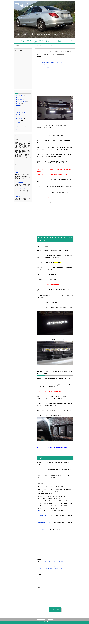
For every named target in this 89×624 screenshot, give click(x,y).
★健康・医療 (29, 41)
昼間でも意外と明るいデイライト (49, 64)
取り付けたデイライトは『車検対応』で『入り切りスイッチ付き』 (53, 62)
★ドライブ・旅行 (47, 41)
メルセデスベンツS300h (20, 124)
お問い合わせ (50, 619)
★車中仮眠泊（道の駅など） (21, 112)
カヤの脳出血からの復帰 (44, 522)
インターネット (19, 114)
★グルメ (53, 41)
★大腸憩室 (18, 105)
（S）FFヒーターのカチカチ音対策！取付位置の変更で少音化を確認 (51, 568)
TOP (17, 45)
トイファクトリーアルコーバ (52, 561)
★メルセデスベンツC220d (35, 41)
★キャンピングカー (41, 41)
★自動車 (17, 110)
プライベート (72, 41)
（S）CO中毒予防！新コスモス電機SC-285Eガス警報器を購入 (60, 566)
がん (17, 116)
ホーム (16, 41)
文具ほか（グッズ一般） (66, 41)
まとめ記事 (18, 122)
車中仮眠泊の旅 (61, 561)
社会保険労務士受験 (60, 41)
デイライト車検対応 (43, 561)
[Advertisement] (55, 84)
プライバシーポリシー (20, 118)
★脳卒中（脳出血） (23, 41)
